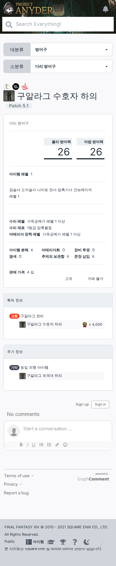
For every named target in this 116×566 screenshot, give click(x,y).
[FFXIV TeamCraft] (6, 86)
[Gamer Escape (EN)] (24, 86)
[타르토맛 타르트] (15, 86)
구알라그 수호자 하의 (44, 324)
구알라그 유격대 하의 (44, 376)
